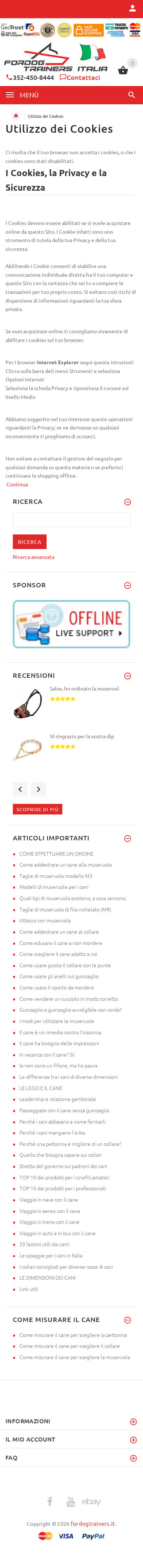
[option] (71, 708)
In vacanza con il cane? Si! (47, 1054)
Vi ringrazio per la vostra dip (82, 736)
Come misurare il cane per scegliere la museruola (74, 1357)
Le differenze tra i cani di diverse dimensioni (68, 1076)
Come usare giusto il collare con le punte (65, 965)
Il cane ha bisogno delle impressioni (59, 1043)
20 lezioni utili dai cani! (44, 1244)
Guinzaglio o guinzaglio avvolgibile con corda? (70, 1009)
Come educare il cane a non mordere (60, 942)
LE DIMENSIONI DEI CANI (47, 1277)
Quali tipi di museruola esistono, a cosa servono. (72, 898)
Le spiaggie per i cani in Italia (50, 1255)
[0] (123, 73)
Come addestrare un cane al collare (59, 931)
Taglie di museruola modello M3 (55, 875)
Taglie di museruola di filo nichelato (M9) (65, 909)
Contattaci (83, 77)
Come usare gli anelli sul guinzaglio (59, 976)
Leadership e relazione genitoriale (57, 1098)
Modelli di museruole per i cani (53, 886)
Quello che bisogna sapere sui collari (60, 1154)
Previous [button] (20, 789)
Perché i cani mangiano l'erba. (52, 1132)
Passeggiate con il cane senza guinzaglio (64, 1110)
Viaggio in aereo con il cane (49, 1210)
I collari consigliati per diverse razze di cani (66, 1266)
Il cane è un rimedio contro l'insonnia (60, 1032)
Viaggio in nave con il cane (48, 1199)
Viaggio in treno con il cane (49, 1221)
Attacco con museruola (45, 920)
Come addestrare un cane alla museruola (65, 864)
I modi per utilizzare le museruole (56, 1020)
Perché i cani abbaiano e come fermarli (62, 1121)
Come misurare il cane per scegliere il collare (69, 1345)
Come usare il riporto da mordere (56, 987)
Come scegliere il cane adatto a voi (58, 953)
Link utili (28, 1288)
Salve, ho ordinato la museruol (84, 688)
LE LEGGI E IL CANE (40, 1088)
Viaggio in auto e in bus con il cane (57, 1233)
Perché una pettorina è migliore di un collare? (70, 1143)
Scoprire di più (37, 809)
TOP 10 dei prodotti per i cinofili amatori (64, 1177)
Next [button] (38, 789)
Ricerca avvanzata (33, 556)
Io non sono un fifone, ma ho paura (58, 1065)
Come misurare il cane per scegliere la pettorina (73, 1334)
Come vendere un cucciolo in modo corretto (68, 998)
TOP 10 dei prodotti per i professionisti (62, 1188)
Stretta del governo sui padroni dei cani (63, 1166)
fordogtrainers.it (93, 1523)
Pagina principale (16, 116)
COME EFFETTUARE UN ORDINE (56, 853)
